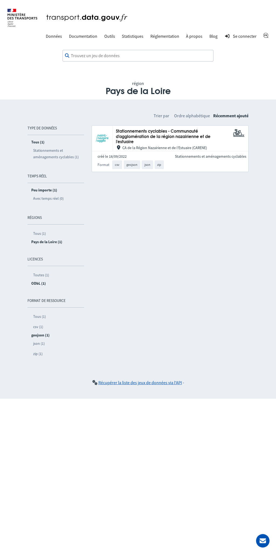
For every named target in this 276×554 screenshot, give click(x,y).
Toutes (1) (41, 275)
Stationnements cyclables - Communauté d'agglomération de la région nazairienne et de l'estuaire (163, 136)
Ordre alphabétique (192, 115)
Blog (213, 36)
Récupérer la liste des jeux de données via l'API (140, 382)
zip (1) (38, 353)
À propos (194, 36)
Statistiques (132, 36)
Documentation (83, 36)
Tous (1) (39, 233)
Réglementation (164, 36)
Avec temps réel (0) (48, 198)
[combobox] (138, 56)
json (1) (39, 343)
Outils (109, 36)
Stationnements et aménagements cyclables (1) (56, 153)
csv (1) (38, 326)
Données (54, 36)
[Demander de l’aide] (263, 541)
